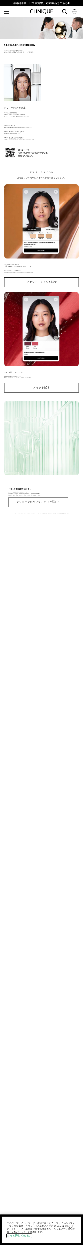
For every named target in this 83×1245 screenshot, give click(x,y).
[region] (41, 1229)
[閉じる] (70, 1228)
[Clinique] (41, 11)
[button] (75, 12)
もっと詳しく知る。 (19, 1235)
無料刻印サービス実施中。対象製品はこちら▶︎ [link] (42, 3)
